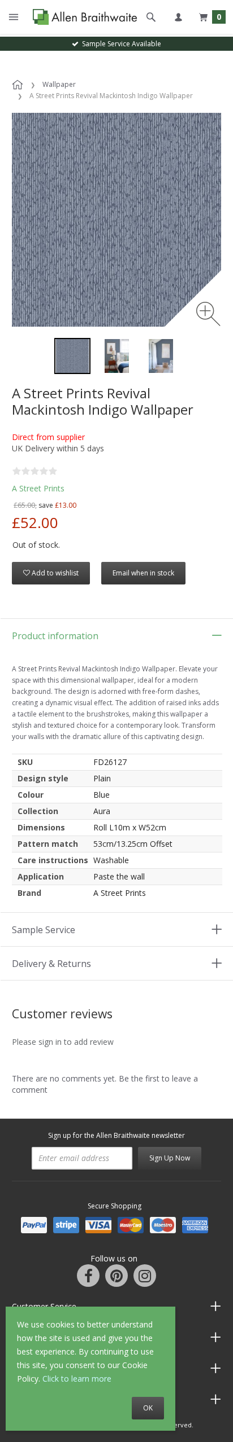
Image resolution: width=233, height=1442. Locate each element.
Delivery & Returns (51, 963)
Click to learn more (76, 1378)
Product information (55, 636)
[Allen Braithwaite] (82, 17)
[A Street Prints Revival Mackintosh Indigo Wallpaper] (72, 356)
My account (178, 17)
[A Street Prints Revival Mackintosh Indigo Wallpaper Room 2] (161, 356)
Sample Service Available (120, 44)
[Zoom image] (208, 314)
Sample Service (43, 930)
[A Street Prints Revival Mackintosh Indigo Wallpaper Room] (116, 356)
